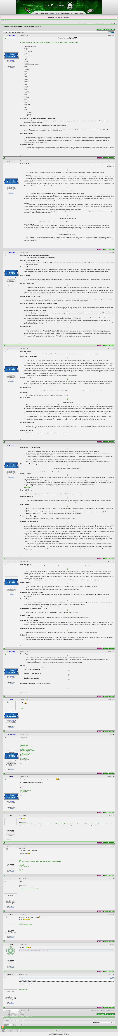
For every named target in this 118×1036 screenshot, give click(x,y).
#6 (113, 561)
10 (13, 765)
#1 (113, 35)
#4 (113, 348)
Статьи (57, 13)
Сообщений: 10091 (11, 721)
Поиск (81, 13)
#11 (113, 815)
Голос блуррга (27, 487)
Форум (42, 13)
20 (7, 871)
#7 (113, 651)
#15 (113, 944)
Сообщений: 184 (10, 931)
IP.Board (56, 1032)
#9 (113, 734)
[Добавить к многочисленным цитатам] (106, 157)
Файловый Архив (65, 13)
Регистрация (66, 17)
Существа (103, 1009)
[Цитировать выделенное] (100, 157)
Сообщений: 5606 (10, 900)
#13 (113, 878)
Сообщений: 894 (11, 802)
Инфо (46, 13)
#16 (113, 974)
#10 (113, 776)
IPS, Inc (65, 1032)
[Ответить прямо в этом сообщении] (112, 157)
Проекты (52, 13)
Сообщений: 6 (10, 961)
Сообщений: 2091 (10, 996)
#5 (113, 444)
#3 (113, 252)
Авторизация (60, 17)
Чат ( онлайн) (74, 13)
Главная (37, 13)
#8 (113, 699)
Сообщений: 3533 (11, 61)
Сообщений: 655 (10, 865)
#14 (113, 914)
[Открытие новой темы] (110, 29)
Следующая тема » (110, 1009)
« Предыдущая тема (95, 1009)
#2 (113, 160)
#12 (113, 845)
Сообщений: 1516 (10, 831)
